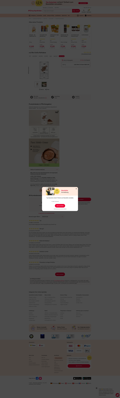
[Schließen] (76, 189)
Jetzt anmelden (60, 205)
